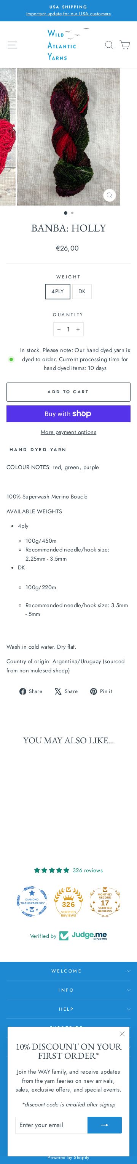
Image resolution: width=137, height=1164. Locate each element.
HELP (66, 1009)
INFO (66, 990)
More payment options (68, 432)
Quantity (68, 314)
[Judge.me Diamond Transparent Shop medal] (32, 901)
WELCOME (66, 971)
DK (82, 291)
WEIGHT (68, 276)
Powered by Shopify (68, 1157)
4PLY (57, 291)
